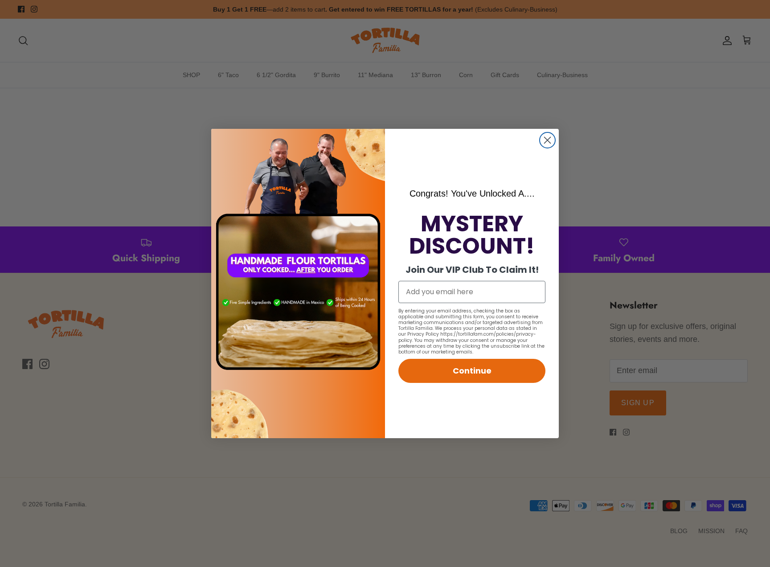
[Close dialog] (547, 140)
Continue (472, 370)
